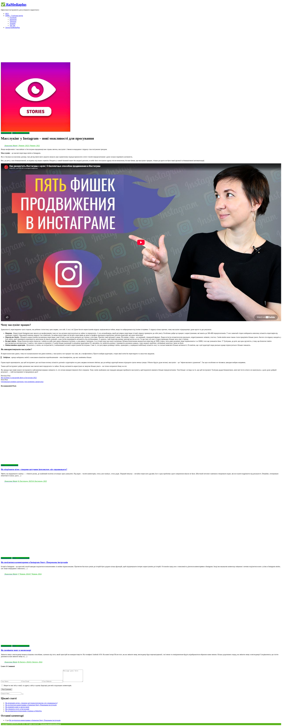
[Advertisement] (141, 45)
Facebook (13, 18)
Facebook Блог (6, 646)
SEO (7, 14)
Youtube (13, 23)
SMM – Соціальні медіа (14, 16)
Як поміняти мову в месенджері (17, 707)
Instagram (13, 20)
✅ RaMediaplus (13, 4)
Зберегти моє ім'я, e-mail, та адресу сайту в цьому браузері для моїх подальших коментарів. (38, 685)
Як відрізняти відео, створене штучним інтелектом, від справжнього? (31, 703)
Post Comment (6, 689)
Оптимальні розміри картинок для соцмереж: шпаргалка (22, 382)
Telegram (13, 21)
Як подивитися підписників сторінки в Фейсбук (23, 711)
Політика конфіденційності (50, 724)
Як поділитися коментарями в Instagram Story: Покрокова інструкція (31, 705)
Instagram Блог (6, 133)
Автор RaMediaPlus (12, 27)
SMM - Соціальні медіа (20, 133)
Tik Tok (12, 25)
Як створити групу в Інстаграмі (17, 709)
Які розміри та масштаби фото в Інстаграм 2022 (19, 378)
